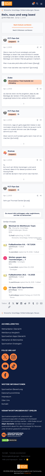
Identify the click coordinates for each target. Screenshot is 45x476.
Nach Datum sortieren (22, 25)
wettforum (13, 247)
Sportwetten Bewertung (12, 389)
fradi (12, 235)
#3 (41, 120)
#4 (41, 160)
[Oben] (24, 459)
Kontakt (5, 404)
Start (20, 460)
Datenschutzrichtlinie (11, 393)
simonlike (12, 262)
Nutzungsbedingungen (10, 456)
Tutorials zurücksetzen (17, 453)
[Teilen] (37, 47)
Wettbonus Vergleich (11, 333)
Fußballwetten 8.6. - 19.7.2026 (22, 245)
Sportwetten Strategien (12, 344)
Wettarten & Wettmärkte (12, 340)
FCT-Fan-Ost (8, 18)
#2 (41, 89)
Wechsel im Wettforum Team (22, 226)
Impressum (6, 397)
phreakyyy (13, 290)
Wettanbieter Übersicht (12, 329)
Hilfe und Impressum (10, 460)
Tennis (20, 290)
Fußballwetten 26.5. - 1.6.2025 (22, 275)
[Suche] (37, 4)
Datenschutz (25, 456)
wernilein (14, 252)
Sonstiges (21, 262)
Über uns (6, 400)
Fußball (21, 247)
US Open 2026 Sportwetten (21, 288)
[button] (41, 3)
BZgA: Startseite (8, 424)
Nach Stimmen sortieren (22, 30)
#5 (41, 196)
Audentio (27, 473)
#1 (41, 47)
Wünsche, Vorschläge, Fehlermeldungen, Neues (18, 229)
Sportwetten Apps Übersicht (14, 336)
